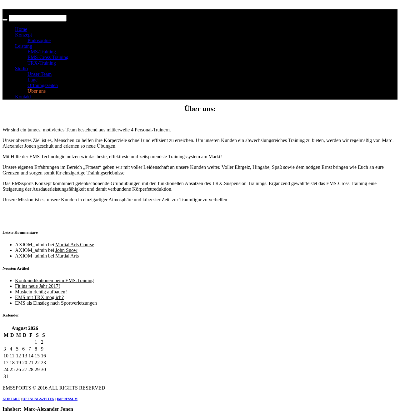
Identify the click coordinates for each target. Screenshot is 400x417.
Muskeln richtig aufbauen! (41, 291)
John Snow (66, 250)
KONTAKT (11, 399)
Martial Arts (67, 255)
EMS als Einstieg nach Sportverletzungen (56, 303)
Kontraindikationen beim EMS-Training (54, 280)
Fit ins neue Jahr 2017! (37, 286)
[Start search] (5, 20)
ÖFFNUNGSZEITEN (38, 399)
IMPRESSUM (67, 399)
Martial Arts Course (74, 244)
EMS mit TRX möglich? (39, 297)
